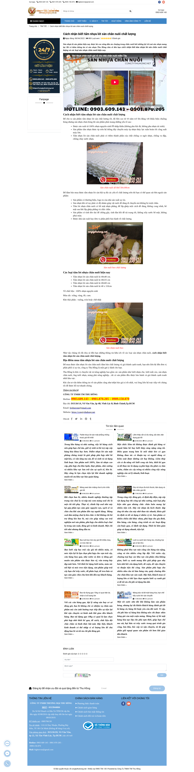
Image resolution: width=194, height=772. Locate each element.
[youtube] (164, 2)
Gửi (161, 675)
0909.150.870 (70, 2)
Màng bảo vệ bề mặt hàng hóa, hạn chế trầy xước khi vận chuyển (148, 594)
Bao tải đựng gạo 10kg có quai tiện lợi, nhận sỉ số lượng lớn (95, 594)
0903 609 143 (44, 2)
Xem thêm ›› (69, 480)
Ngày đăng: (69, 38)
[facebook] (160, 2)
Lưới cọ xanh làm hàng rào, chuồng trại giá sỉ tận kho (148, 541)
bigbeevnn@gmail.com (86, 2)
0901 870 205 (57, 2)
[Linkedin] (81, 419)
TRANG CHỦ (69, 21)
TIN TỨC (104, 21)
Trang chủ (33, 26)
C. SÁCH (93, 21)
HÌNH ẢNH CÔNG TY (133, 21)
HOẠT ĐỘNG (116, 21)
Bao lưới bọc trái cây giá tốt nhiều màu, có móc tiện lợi (95, 541)
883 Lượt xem (93, 38)
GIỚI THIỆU (82, 21)
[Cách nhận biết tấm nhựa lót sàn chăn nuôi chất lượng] (43, 11)
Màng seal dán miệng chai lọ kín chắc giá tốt (95, 488)
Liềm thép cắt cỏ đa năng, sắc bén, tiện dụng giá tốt (148, 436)
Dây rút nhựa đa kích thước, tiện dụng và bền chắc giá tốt (149, 488)
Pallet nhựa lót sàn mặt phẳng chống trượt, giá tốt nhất (94, 436)
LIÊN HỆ (147, 21)
